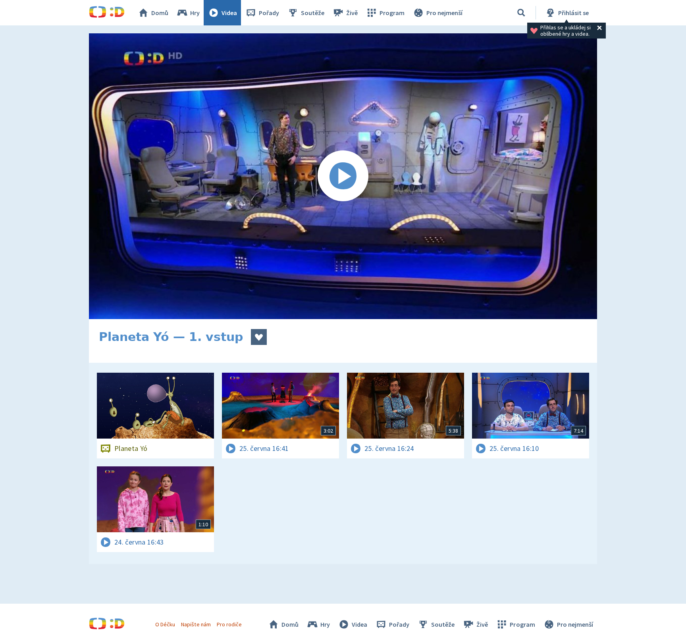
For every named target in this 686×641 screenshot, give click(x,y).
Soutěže (312, 13)
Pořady (269, 13)
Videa (229, 13)
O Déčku (165, 624)
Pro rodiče (229, 624)
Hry (195, 13)
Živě (352, 13)
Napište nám (195, 624)
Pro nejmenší (444, 13)
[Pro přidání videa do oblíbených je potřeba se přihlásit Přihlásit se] (259, 337)
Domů (159, 13)
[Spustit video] (343, 176)
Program (392, 13)
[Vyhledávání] (521, 12)
